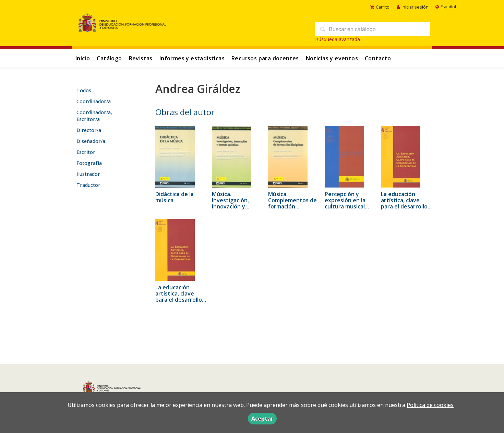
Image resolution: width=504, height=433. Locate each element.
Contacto (378, 58)
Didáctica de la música (174, 197)
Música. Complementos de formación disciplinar (292, 203)
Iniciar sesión (415, 7)
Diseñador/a (90, 141)
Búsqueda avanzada (337, 39)
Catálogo (109, 58)
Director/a (88, 130)
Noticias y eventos (332, 58)
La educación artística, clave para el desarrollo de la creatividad (404, 203)
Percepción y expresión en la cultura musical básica (345, 203)
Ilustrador (88, 174)
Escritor (85, 152)
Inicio (82, 58)
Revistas (141, 58)
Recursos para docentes (265, 58)
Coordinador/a (93, 101)
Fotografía (89, 163)
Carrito (382, 7)
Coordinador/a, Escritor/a (94, 115)
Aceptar (262, 418)
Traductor (88, 185)
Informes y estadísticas (192, 58)
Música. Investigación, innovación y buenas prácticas (234, 203)
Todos (83, 90)
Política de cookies (430, 405)
